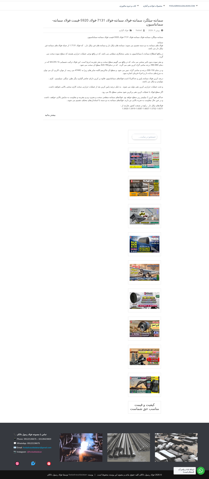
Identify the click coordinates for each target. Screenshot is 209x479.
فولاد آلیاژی (123, 30)
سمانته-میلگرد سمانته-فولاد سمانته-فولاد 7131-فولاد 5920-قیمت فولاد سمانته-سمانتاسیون (107, 22)
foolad (138, 30)
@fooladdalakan (34, 452)
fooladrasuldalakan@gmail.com (37, 447)
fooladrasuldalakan (78, 474)
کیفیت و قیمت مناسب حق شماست (144, 406)
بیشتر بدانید (50, 115)
